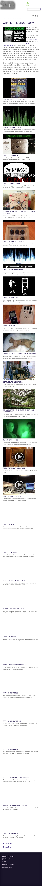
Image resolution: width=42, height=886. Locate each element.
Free (27, 5)
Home (4, 18)
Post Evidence (9, 856)
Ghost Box (35, 18)
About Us (7, 859)
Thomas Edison (31, 39)
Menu (39, 5)
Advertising (8, 867)
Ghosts (9, 18)
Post (31, 5)
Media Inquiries (9, 864)
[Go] (40, 9)
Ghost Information (16, 18)
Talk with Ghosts (27, 18)
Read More (8, 843)
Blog (5, 862)
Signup (35, 5)
